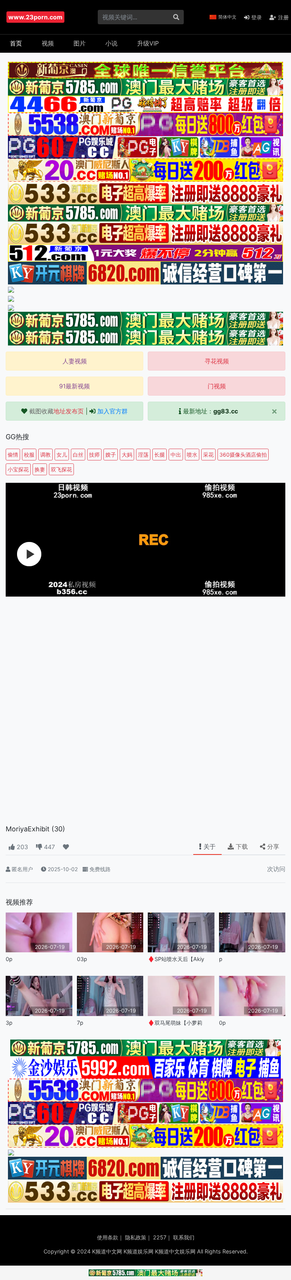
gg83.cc (225, 411)
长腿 (159, 454)
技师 (94, 454)
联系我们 (183, 1237)
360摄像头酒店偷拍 (243, 454)
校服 (29, 454)
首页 (16, 43)
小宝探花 (18, 469)
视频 (48, 43)
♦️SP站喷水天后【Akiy (176, 959)
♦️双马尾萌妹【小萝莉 (175, 1022)
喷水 (192, 454)
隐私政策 (135, 1237)
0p (9, 959)
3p (9, 1022)
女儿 (61, 454)
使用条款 (107, 1237)
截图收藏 (56, 411)
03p (82, 959)
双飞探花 (61, 469)
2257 (159, 1237)
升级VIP (148, 43)
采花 (208, 454)
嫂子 (110, 454)
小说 (111, 43)
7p (80, 1022)
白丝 (78, 454)
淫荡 (143, 454)
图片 (80, 43)
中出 (176, 454)
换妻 (39, 469)
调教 (45, 454)
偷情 (13, 454)
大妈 (127, 454)
